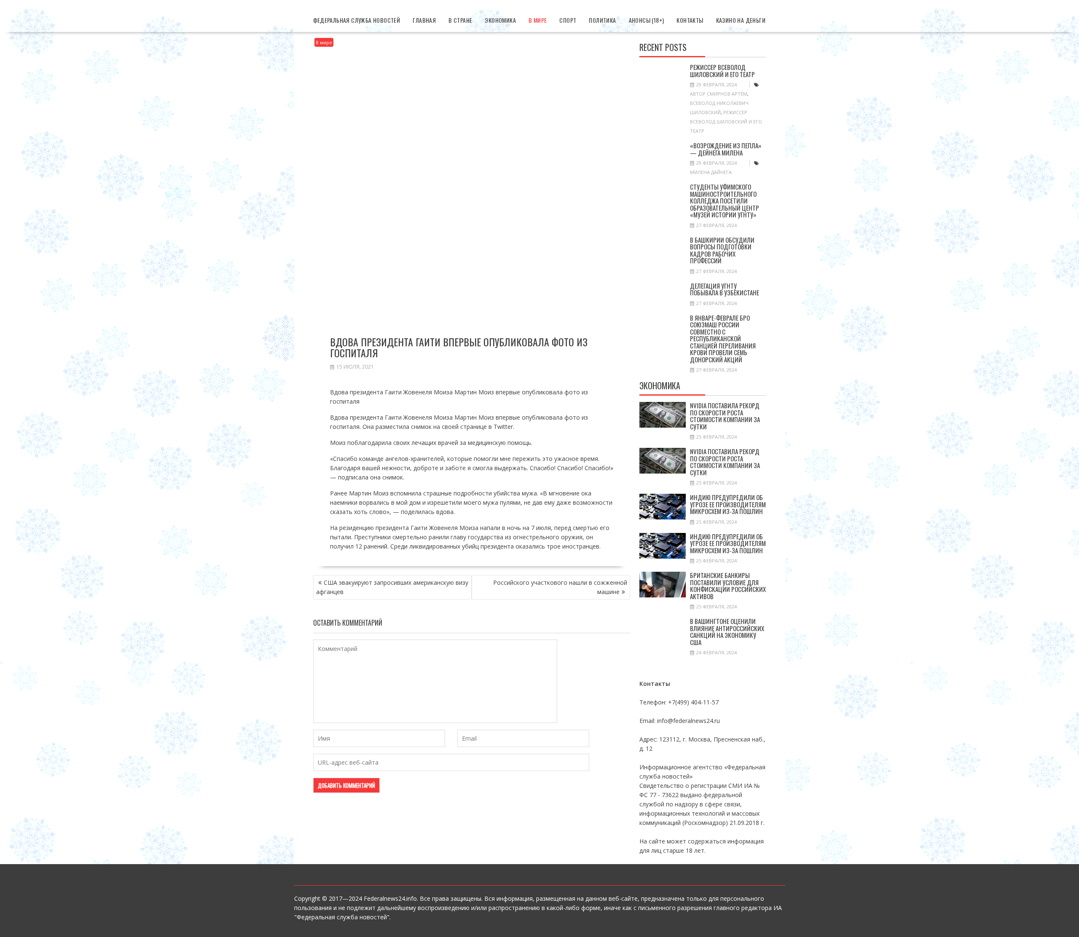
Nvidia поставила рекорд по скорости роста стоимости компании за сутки (725, 416)
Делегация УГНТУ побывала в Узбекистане (724, 289)
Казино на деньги (740, 20)
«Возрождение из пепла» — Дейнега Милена (725, 149)
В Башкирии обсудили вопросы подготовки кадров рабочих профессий (722, 250)
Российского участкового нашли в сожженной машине (560, 587)
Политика (602, 20)
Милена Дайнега (711, 172)
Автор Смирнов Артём (718, 94)
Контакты (689, 20)
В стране (460, 20)
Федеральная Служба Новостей (356, 20)
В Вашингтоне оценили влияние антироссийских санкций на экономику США (727, 631)
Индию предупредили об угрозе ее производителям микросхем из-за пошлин (728, 504)
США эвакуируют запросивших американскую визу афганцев (392, 587)
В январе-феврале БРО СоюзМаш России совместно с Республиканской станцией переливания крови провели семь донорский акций (723, 338)
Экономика (500, 20)
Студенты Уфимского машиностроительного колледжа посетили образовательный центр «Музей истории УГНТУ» (724, 200)
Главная (424, 20)
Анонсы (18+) (646, 20)
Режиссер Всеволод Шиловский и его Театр (722, 70)
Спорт (567, 20)
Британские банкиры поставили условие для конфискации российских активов (728, 585)
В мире (538, 20)
